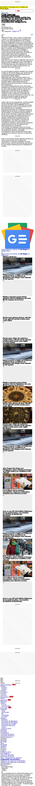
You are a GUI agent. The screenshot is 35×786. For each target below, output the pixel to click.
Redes (2, 698)
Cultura (2, 703)
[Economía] (3, 12)
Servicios (3, 695)
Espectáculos (5, 706)
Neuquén (3, 740)
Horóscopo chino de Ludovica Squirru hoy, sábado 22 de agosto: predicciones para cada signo (17, 339)
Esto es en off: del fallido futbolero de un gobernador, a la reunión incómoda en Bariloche (17, 512)
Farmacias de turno (7, 756)
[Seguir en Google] (2, 36)
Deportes (3, 701)
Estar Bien (5, 708)
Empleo (3, 750)
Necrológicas (4, 753)
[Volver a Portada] (17, 10)
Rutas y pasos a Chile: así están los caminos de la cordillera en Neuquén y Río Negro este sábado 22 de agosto (17, 277)
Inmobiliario (4, 733)
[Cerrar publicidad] (1, 679)
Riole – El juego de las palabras (11, 758)
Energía (3, 691)
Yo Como (4, 717)
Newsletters (6, 697)
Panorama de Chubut (8, 724)
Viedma (3, 747)
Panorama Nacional (8, 725)
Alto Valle (3, 742)
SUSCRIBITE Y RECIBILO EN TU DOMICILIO (14, 7)
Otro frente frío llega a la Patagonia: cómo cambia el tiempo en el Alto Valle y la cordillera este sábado (17, 470)
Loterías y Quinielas (7, 755)
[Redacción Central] (3, 23)
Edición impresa (6, 737)
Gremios (4, 688)
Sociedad (3, 709)
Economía (4, 13)
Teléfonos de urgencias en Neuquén (12, 762)
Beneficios (4, 765)
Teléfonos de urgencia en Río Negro (12, 761)
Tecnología (5, 715)
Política (3, 686)
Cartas (3, 727)
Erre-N (3, 704)
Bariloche (3, 745)
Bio (2, 714)
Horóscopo (5, 712)
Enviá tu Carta (6, 728)
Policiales (3, 730)
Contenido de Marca (7, 736)
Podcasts (3, 731)
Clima (3, 711)
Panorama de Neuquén (9, 721)
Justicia (3, 689)
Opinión (3, 718)
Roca (2, 743)
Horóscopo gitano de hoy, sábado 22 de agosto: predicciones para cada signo (17, 319)
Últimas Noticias (7, 685)
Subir (4, 770)
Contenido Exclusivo (7, 734)
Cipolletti (3, 746)
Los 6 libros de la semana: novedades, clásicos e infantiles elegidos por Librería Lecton (16, 492)
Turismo (3, 694)
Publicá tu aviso (5, 752)
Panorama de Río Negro (9, 722)
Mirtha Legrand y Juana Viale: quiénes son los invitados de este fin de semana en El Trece (17, 298)
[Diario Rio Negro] (2, 772)
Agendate (5, 700)
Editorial (4, 720)
